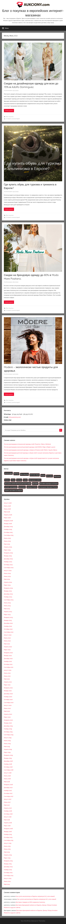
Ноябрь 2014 (8, 869)
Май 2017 (7, 805)
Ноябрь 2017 (8, 790)
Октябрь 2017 (8, 793)
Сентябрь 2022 (8, 632)
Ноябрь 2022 (8, 626)
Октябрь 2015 (8, 837)
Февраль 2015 (8, 861)
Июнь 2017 (7, 802)
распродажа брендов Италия (47, 487)
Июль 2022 (7, 638)
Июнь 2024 (7, 576)
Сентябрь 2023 (8, 600)
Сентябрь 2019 (8, 734)
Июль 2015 (7, 846)
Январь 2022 (8, 655)
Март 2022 (7, 649)
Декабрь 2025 (8, 526)
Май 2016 (7, 820)
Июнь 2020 (7, 708)
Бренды (16, 473)
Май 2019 (7, 746)
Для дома (49, 476)
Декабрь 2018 (8, 761)
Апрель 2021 (8, 682)
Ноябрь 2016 (8, 811)
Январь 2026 (8, 523)
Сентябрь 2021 (8, 667)
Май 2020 (7, 711)
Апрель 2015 (8, 855)
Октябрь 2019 (8, 732)
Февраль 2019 (8, 755)
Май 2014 (7, 884)
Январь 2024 (8, 591)
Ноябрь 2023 (8, 597)
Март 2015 (7, 858)
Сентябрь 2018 (8, 770)
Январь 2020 (8, 723)
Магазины (57, 476)
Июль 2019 (7, 740)
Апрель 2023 (8, 611)
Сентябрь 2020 (8, 702)
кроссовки (22, 487)
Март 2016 (7, 825)
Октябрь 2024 (8, 564)
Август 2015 (7, 843)
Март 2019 (7, 752)
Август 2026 (8, 503)
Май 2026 (7, 512)
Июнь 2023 (7, 605)
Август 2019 (7, 737)
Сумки (25, 480)
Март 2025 (7, 550)
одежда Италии (32, 487)
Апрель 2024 (8, 582)
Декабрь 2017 (8, 787)
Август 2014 (7, 878)
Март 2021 (7, 685)
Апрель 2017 (8, 808)
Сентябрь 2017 (8, 796)
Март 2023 (7, 614)
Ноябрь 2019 (8, 729)
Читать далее (9, 110)
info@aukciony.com (15, 417)
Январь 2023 (8, 620)
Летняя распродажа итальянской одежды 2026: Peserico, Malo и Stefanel (27, 444)
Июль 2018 (7, 776)
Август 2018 (7, 773)
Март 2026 (7, 517)
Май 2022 (7, 644)
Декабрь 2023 (8, 594)
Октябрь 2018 (8, 767)
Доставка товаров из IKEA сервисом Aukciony (30, 902)
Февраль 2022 (8, 652)
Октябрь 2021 (8, 664)
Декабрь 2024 (8, 559)
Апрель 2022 (8, 646)
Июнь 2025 (7, 541)
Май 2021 (7, 679)
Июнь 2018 (7, 778)
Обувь (13, 480)
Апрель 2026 (8, 515)
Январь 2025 (8, 556)
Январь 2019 (8, 758)
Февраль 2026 (8, 520)
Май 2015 (7, 852)
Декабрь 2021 (8, 658)
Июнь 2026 (7, 509)
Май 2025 (7, 544)
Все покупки (9, 116)
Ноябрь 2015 (8, 834)
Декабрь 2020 (8, 693)
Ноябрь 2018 (8, 764)
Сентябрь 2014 (8, 875)
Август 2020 (8, 705)
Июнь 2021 (7, 676)
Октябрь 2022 (8, 629)
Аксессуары (8, 473)
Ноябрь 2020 (8, 696)
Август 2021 (7, 670)
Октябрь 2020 (8, 699)
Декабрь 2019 (8, 726)
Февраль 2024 (8, 588)
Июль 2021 (7, 673)
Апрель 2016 (8, 822)
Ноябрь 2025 (8, 529)
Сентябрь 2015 (8, 840)
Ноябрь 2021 (8, 661)
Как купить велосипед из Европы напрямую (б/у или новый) (35, 896)
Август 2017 (7, 799)
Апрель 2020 (8, 714)
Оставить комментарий (13, 118)
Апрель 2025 (8, 547)
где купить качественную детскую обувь (18, 483)
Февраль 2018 (8, 784)
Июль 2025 (7, 538)
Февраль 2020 (8, 720)
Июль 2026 (7, 506)
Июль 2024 (7, 573)
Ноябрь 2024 (8, 561)
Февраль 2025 (8, 553)
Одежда (19, 480)
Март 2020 (7, 717)
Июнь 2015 (7, 849)
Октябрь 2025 (8, 532)
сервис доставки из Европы (13, 490)
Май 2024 (7, 579)
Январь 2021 (8, 690)
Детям (43, 475)
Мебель (7, 480)
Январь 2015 (8, 864)
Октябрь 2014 (8, 872)
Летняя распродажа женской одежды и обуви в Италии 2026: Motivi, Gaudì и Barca (30, 450)
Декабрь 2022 (8, 623)
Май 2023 (7, 608)
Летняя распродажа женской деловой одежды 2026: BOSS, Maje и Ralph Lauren (29, 447)
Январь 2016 (8, 831)
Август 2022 (7, 635)
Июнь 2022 (7, 641)
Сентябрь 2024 (8, 567)
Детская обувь (34, 475)
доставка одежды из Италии (49, 483)
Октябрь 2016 (8, 814)
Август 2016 (7, 817)
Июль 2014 (7, 881)
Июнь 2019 (7, 743)
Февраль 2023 (8, 617)
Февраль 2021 (8, 688)
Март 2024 (7, 585)
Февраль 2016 (8, 828)
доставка (35, 483)
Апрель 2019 (8, 749)
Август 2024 (7, 570)
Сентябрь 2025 (8, 535)
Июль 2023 (7, 603)
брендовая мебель (35, 480)
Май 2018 (7, 781)
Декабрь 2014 (8, 866)
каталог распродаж (11, 487)
